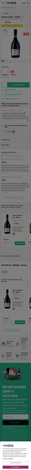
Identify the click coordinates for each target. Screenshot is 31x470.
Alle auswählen (15, 467)
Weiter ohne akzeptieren (8, 458)
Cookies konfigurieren (15, 462)
